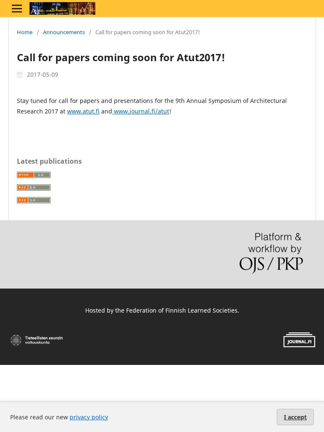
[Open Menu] (16, 8)
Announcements (64, 32)
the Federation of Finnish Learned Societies (176, 310)
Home (24, 32)
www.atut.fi (83, 111)
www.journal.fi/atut (140, 111)
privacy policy (89, 417)
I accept (295, 417)
